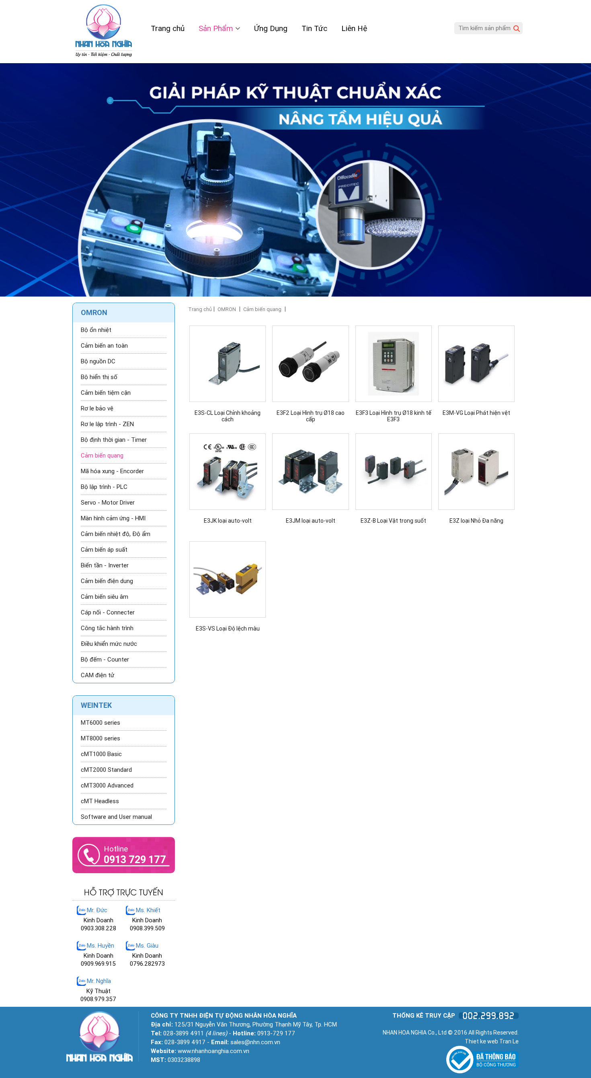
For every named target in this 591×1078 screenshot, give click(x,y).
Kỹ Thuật (98, 991)
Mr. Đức (97, 910)
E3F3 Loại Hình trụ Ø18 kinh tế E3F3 (393, 416)
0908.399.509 (147, 928)
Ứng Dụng (270, 28)
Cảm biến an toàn (104, 345)
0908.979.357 (98, 999)
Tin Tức (314, 28)
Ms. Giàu (147, 945)
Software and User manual (116, 816)
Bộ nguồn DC (98, 361)
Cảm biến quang (262, 309)
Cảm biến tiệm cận (106, 392)
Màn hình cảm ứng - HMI (113, 518)
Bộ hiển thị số (99, 377)
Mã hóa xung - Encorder (112, 471)
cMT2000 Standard (106, 769)
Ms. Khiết (148, 910)
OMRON (227, 309)
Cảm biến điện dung (107, 581)
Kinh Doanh (98, 920)
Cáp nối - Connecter (108, 612)
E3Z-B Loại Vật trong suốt (393, 521)
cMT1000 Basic (101, 754)
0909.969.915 (98, 963)
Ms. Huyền (100, 945)
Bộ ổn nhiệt (96, 330)
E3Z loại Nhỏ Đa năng (476, 521)
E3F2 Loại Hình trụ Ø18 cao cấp (311, 416)
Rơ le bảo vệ (97, 408)
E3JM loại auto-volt (310, 521)
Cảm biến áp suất (104, 549)
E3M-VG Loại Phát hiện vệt (476, 413)
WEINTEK (96, 705)
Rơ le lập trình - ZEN (107, 424)
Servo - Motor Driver (108, 502)
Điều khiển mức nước (109, 643)
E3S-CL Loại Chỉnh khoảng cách (228, 416)
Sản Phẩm (217, 28)
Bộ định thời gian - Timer (114, 439)
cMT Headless (100, 801)
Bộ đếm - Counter (105, 659)
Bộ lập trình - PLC (104, 487)
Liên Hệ (354, 28)
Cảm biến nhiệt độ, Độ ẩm (115, 534)
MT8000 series (100, 738)
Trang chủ (168, 28)
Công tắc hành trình (107, 628)
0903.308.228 (98, 928)
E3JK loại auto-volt (228, 521)
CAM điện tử (97, 675)
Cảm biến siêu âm (104, 596)
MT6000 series (100, 722)
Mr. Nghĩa (99, 981)
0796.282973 (147, 963)
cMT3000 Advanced (107, 785)
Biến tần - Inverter (105, 565)
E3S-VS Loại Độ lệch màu (228, 629)
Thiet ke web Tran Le (492, 1041)
